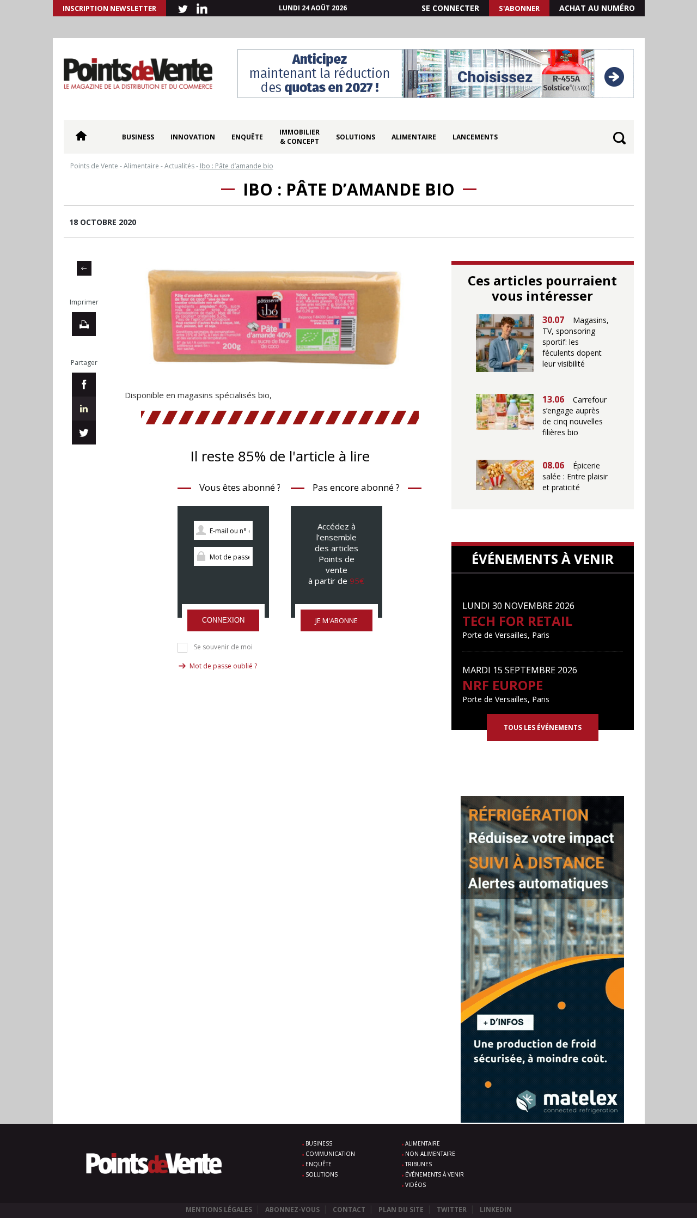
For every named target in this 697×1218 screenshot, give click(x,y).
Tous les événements (543, 727)
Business (138, 137)
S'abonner (519, 8)
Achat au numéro (597, 8)
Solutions (355, 137)
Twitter (452, 1209)
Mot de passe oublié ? (223, 666)
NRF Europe (502, 685)
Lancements (475, 137)
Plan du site (401, 1209)
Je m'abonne (336, 620)
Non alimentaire (430, 1154)
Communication (330, 1154)
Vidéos (415, 1185)
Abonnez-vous (292, 1209)
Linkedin (496, 1209)
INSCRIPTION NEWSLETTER (109, 8)
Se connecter (450, 8)
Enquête (247, 137)
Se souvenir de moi (223, 647)
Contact (349, 1209)
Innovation (192, 137)
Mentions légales (219, 1209)
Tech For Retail (517, 621)
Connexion (223, 620)
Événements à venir (434, 1174)
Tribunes (418, 1164)
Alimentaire (414, 137)
